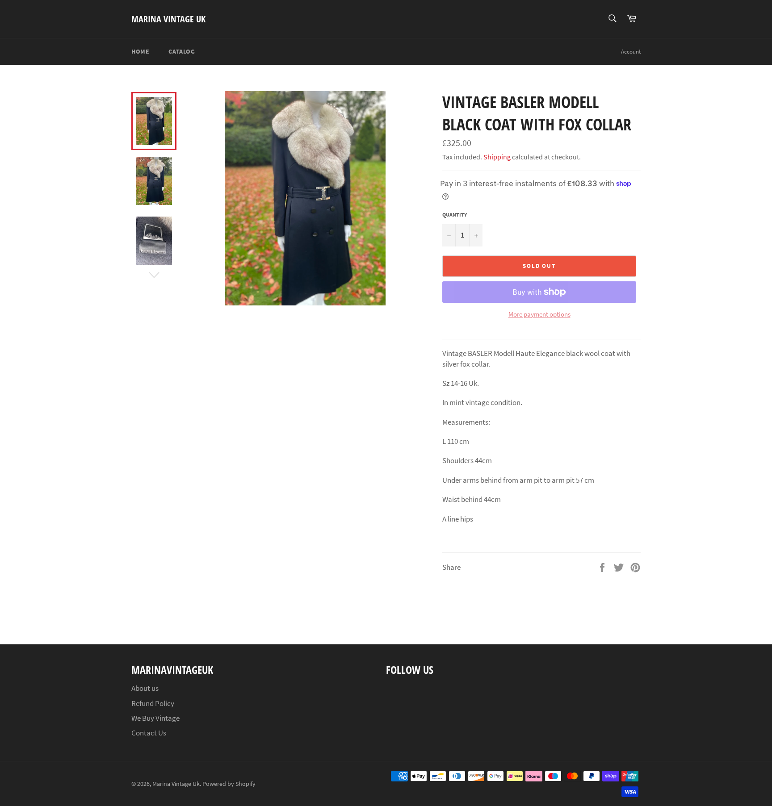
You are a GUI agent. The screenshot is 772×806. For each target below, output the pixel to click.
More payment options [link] (539, 314)
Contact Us (148, 733)
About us (145, 688)
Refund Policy (152, 703)
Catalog (181, 51)
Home (140, 51)
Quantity (454, 214)
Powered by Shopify (229, 784)
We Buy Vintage (155, 718)
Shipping (497, 156)
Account (631, 51)
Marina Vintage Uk (168, 19)
